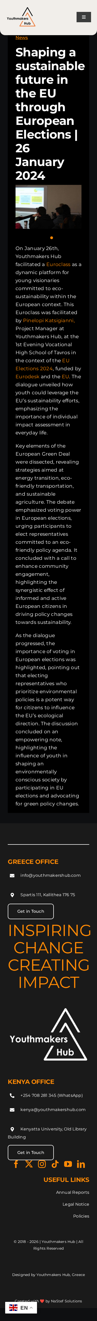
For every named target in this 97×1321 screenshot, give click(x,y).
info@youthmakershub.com (50, 875)
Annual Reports (72, 1192)
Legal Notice (76, 1204)
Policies (81, 1216)
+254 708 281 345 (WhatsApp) (51, 1095)
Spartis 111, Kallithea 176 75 (47, 894)
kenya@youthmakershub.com (53, 1109)
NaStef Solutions (66, 1301)
